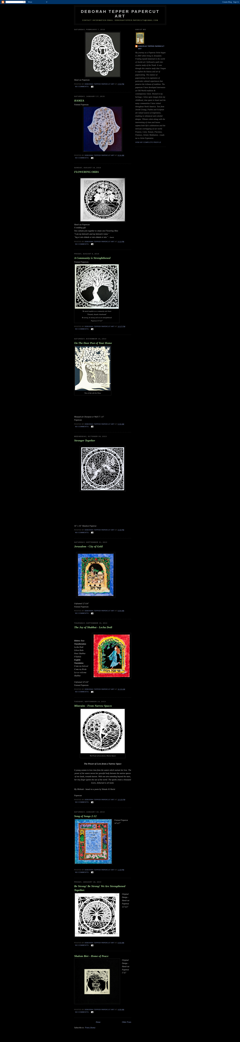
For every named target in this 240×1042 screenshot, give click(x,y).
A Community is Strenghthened (92, 257)
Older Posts (126, 1022)
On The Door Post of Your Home (93, 342)
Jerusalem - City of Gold (88, 546)
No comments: (82, 86)
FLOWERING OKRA (86, 171)
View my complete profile (148, 142)
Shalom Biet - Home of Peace (91, 956)
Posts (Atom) (90, 1027)
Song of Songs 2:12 (85, 816)
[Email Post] (92, 86)
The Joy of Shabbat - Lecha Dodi (93, 627)
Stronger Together (84, 440)
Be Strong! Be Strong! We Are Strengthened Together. (99, 888)
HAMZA (79, 100)
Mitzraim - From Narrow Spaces (93, 705)
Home (98, 1022)
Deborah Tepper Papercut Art (151, 47)
